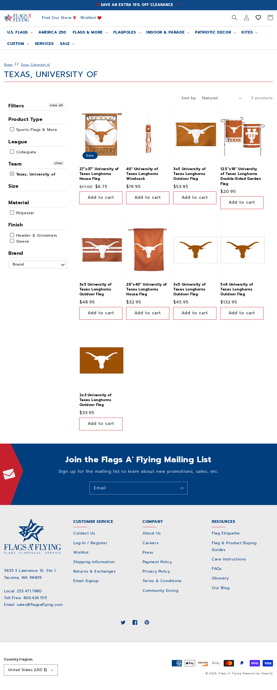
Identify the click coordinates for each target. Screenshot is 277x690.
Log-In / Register (90, 543)
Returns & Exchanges (94, 571)
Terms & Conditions (162, 581)
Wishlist (88, 18)
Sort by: (189, 98)
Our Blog (221, 588)
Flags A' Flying (230, 673)
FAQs (217, 569)
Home (8, 65)
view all (56, 105)
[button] (234, 18)
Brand (15, 253)
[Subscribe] (181, 488)
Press (148, 552)
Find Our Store (57, 18)
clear (58, 163)
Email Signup (85, 581)
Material (18, 202)
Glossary (220, 578)
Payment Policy (157, 562)
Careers (151, 543)
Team (15, 164)
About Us (152, 533)
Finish (15, 225)
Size (13, 186)
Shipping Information (94, 562)
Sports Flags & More (36, 130)
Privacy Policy (156, 571)
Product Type (25, 119)
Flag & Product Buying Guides (234, 546)
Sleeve (22, 241)
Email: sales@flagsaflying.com (33, 605)
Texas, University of (35, 65)
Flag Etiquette (226, 533)
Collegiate (26, 152)
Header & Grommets (36, 235)
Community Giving (161, 590)
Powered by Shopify (258, 673)
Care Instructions (229, 559)
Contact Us (84, 533)
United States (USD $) (27, 669)
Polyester (25, 213)
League (17, 142)
